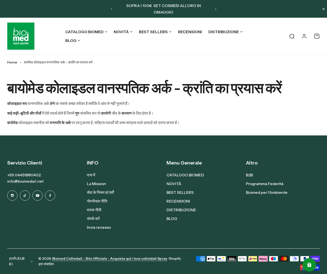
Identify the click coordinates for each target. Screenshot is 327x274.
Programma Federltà (264, 183)
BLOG (70, 40)
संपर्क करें (93, 218)
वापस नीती (94, 209)
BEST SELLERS (153, 31)
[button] (111, 9)
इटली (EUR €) (17, 261)
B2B (249, 174)
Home (12, 62)
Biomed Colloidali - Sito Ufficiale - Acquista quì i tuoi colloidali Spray (109, 258)
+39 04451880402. (24, 174)
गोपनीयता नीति (97, 201)
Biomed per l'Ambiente (267, 192)
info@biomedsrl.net (25, 181)
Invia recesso (99, 227)
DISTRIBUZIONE (223, 31)
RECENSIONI (178, 201)
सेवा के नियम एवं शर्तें (100, 192)
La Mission (96, 183)
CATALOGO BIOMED (84, 31)
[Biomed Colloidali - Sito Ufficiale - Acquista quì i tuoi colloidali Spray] (20, 36)
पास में (91, 174)
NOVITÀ (121, 31)
